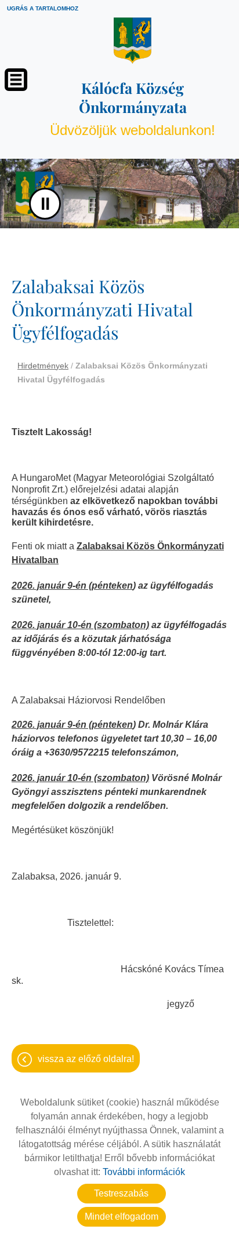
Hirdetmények (42, 365)
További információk (144, 1172)
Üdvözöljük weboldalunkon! (132, 108)
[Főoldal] (132, 40)
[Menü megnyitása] (16, 80)
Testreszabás (121, 1193)
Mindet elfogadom (121, 1216)
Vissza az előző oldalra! (86, 1059)
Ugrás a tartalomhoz (42, 8)
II (45, 203)
